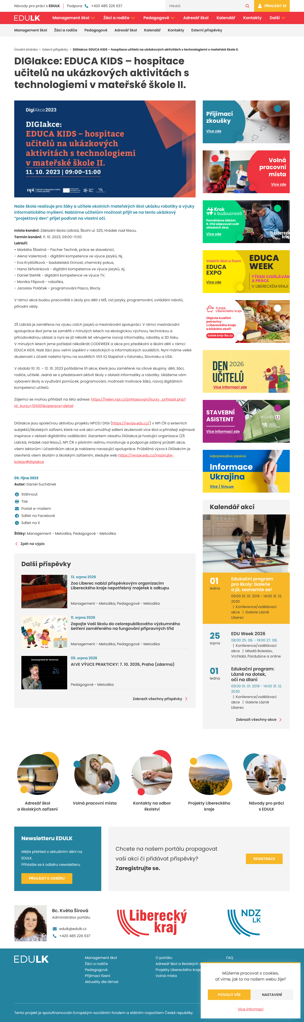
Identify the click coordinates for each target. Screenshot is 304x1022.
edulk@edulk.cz (73, 928)
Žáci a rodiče (116, 18)
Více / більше (222, 486)
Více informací (250, 1009)
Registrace (264, 858)
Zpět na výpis (32, 544)
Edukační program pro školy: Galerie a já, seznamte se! (252, 584)
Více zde (213, 131)
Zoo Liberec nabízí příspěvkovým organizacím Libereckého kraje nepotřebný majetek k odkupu (120, 586)
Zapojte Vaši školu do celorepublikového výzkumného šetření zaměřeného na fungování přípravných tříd (125, 626)
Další (275, 18)
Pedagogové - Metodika (94, 533)
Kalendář (226, 18)
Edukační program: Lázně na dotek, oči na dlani (252, 674)
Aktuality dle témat (102, 981)
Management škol (71, 18)
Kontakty (252, 18)
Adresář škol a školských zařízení (184, 963)
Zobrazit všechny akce (256, 719)
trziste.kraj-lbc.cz (220, 336)
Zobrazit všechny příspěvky (157, 698)
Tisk (24, 501)
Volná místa (166, 975)
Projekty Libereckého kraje (178, 969)
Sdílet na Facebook (38, 515)
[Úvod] (27, 18)
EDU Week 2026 (248, 634)
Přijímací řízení (97, 975)
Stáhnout (29, 494)
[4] (105, 148)
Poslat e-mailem (36, 508)
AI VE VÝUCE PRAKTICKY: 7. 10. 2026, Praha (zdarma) (122, 664)
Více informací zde (230, 387)
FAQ (229, 957)
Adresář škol (196, 18)
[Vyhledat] (247, 6)
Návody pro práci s (37, 5)
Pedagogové (156, 18)
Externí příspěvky (206, 30)
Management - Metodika (49, 533)
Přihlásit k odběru (47, 878)
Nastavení (272, 994)
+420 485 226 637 (106, 5)
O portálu (164, 957)
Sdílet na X (30, 522)
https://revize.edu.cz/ (131, 423)
